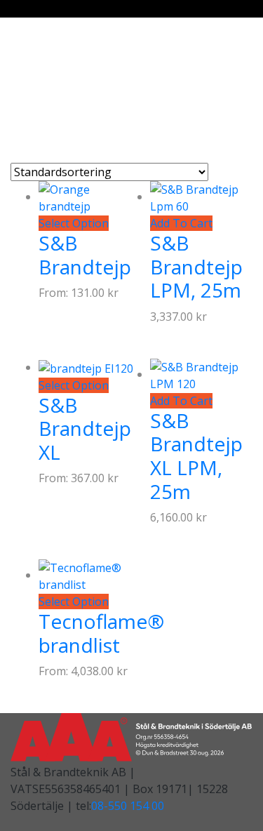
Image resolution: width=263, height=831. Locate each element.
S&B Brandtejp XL (85, 428)
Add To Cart (181, 223)
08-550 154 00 (127, 805)
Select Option (74, 223)
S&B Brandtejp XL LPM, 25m (196, 456)
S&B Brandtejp (85, 255)
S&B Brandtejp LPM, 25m (196, 266)
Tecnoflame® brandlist (101, 633)
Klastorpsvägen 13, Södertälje (99, 59)
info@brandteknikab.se (80, 92)
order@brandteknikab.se (84, 76)
